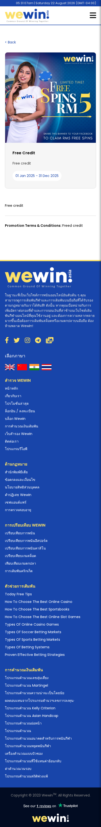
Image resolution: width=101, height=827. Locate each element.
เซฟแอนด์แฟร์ (15, 502)
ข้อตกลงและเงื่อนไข (20, 479)
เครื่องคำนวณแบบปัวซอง (24, 753)
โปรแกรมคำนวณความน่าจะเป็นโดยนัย (34, 693)
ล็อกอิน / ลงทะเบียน (20, 411)
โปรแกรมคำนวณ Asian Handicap (31, 715)
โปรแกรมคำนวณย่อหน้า (23, 723)
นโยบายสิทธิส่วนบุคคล (22, 487)
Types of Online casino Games (32, 624)
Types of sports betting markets (32, 639)
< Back (10, 42)
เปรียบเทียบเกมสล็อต (20, 555)
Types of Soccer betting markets (33, 632)
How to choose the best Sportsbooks (37, 609)
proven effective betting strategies (35, 654)
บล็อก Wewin (15, 418)
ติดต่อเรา (12, 441)
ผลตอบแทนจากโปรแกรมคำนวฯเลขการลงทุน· (39, 700)
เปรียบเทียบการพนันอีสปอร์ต (26, 540)
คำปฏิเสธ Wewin (18, 494)
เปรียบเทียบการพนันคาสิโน (25, 548)
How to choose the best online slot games (42, 616)
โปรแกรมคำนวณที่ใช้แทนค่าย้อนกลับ (33, 761)
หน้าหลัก (11, 388)
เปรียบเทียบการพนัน (20, 533)
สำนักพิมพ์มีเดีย (16, 472)
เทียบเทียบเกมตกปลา (20, 563)
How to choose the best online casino (38, 601)
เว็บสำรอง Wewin (18, 433)
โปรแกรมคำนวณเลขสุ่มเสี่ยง (27, 677)
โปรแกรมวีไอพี (16, 448)
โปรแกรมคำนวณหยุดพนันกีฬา (28, 746)
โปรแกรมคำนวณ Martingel (26, 685)
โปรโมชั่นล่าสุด (17, 403)
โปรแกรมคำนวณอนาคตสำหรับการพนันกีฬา (38, 738)
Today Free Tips (18, 594)
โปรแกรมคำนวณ (18, 730)
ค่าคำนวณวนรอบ (18, 768)
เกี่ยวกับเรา (13, 395)
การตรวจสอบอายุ (18, 509)
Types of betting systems (27, 647)
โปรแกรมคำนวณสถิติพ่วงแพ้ (26, 776)
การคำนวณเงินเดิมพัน (21, 426)
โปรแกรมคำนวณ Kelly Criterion (30, 708)
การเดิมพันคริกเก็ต (19, 571)
